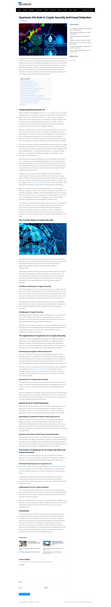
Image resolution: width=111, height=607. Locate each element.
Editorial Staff (23, 20)
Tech (70, 9)
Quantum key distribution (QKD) (41, 369)
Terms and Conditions (23, 602)
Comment (22, 564)
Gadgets (46, 9)
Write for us (37, 602)
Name (21, 581)
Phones (59, 9)
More (75, 9)
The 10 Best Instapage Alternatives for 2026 (29, 552)
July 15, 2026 (24, 549)
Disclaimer (31, 602)
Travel (65, 9)
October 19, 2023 (32, 20)
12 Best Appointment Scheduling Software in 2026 (58, 543)
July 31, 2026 (30, 544)
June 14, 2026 (54, 553)
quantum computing (35, 182)
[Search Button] (91, 10)
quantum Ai (45, 113)
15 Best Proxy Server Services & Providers (80, 40)
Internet (25, 9)
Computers (39, 9)
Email (21, 587)
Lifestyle (53, 9)
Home (19, 9)
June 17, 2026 (21, 553)
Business (31, 9)
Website (46, 587)
